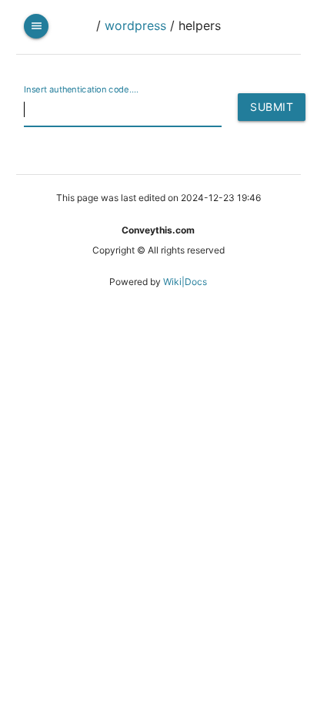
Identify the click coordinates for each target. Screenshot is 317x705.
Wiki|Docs (185, 281)
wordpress (135, 25)
